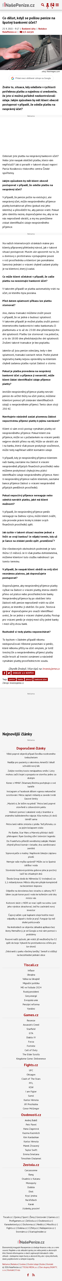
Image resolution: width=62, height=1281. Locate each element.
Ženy (32, 1217)
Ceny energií (31, 995)
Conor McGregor (31, 1108)
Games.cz (31, 1015)
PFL (31, 1082)
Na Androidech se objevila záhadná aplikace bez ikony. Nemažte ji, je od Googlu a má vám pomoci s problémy (31, 931)
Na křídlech (31, 1199)
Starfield (31, 1028)
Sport (25, 1217)
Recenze (31, 1020)
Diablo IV (31, 1037)
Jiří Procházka (31, 1104)
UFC (31, 1070)
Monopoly (31, 1182)
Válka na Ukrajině (31, 978)
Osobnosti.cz (31, 1114)
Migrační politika (31, 983)
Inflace (31, 970)
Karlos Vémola (31, 1099)
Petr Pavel (31, 1124)
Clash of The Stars (31, 1078)
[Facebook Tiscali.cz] (28, 1275)
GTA (31, 1033)
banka (20, 679)
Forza (31, 1041)
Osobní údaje (33, 1264)
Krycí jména (31, 1195)
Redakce (14, 1264)
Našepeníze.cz (47, 1227)
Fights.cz (31, 1065)
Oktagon (31, 1074)
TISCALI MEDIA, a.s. (30, 1267)
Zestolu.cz (31, 1164)
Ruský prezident (31, 991)
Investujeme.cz (51, 668)
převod (29, 679)
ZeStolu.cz (31, 1220)
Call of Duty (31, 1050)
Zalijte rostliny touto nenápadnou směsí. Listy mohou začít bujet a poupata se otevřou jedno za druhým (31, 774)
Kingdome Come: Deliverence (31, 1058)
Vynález (31, 1008)
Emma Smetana (31, 1154)
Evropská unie (31, 1000)
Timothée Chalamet (31, 1158)
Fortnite (31, 1045)
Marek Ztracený (31, 1145)
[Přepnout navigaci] (47, 4)
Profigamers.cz (16, 1220)
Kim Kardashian (31, 1137)
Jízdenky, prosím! (31, 1208)
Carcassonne (31, 1170)
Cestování (41, 1217)
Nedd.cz (41, 1224)
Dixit (31, 1191)
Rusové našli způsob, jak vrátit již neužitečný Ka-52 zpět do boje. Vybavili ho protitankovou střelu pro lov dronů (31, 943)
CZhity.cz (33, 1227)
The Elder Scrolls (31, 1054)
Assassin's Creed (31, 1024)
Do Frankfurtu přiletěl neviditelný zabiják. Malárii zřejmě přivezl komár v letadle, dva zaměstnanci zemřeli (31, 845)
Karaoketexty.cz (12, 1224)
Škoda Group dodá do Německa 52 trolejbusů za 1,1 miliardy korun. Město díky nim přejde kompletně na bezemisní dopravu (31, 882)
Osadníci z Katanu (31, 1178)
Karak (31, 1204)
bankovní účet (40, 679)
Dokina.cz (22, 1227)
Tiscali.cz (31, 965)
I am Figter (31, 1091)
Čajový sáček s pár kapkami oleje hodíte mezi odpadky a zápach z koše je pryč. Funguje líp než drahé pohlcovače (31, 918)
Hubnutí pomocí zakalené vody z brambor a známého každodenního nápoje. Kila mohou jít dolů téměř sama (31, 815)
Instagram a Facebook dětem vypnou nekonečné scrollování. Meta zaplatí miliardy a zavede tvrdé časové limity (31, 795)
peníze (12, 679)
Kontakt (50, 1264)
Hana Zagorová (31, 1128)
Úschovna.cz (29, 1224)
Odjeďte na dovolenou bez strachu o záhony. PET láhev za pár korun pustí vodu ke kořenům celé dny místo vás (31, 894)
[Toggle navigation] (57, 4)
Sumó (31, 1095)
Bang (31, 1174)
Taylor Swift (31, 1149)
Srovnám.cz (22, 1231)
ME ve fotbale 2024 (31, 987)
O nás (17, 1270)
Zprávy (17, 1217)
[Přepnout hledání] (42, 4)
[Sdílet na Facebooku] (4, 673)
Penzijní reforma (31, 1004)
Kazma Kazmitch (31, 1132)
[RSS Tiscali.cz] (33, 1275)
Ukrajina (31, 974)
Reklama (6, 1264)
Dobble (31, 1187)
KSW (31, 1087)
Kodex (43, 1264)
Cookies (22, 1264)
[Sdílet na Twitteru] (9, 673)
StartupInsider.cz (37, 1231)
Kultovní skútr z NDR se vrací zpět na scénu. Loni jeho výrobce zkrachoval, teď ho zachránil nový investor (31, 906)
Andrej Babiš (31, 1120)
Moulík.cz (51, 1224)
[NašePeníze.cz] (18, 4)
